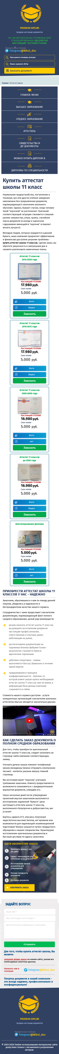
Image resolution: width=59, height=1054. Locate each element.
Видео (31, 307)
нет (31, 441)
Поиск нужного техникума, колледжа (23, 57)
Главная (5, 83)
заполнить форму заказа (15, 959)
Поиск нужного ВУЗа (19, 64)
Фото (31, 301)
